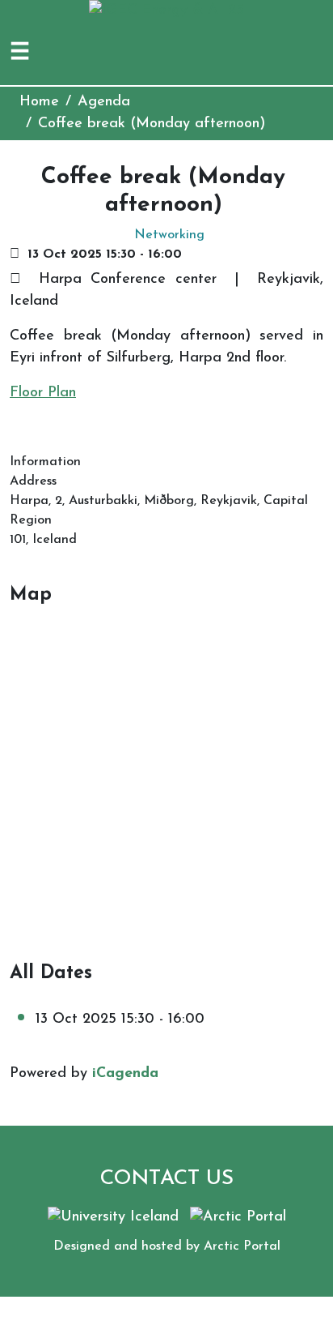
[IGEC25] (166, 10)
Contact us (167, 1179)
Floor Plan (43, 393)
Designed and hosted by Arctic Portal (166, 1246)
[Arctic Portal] (238, 1216)
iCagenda (125, 1074)
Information (45, 461)
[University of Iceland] (113, 1216)
